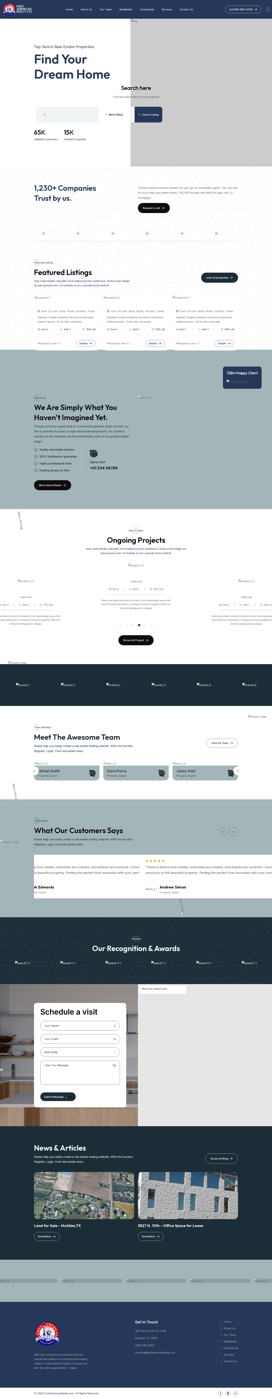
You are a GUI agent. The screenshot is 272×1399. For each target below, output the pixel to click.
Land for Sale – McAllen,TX (57, 1225)
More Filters (116, 114)
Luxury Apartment (36, 592)
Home (69, 9)
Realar (66, 343)
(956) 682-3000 (144, 1345)
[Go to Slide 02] (126, 625)
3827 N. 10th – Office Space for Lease (170, 1225)
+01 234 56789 (104, 468)
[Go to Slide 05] (145, 625)
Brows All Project (133, 640)
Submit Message (54, 1096)
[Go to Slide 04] (139, 625)
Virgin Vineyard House (126, 305)
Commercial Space (146, 576)
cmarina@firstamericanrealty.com (155, 1352)
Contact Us (186, 9)
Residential (125, 9)
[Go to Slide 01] (120, 625)
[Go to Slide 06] (151, 625)
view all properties (217, 277)
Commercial (147, 9)
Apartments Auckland (57, 305)
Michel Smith (194, 771)
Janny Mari (123, 771)
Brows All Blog (219, 1158)
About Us (86, 9)
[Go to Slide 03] (133, 625)
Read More (44, 1236)
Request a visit (151, 208)
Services (167, 9)
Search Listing (150, 114)
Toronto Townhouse (193, 305)
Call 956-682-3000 (241, 9)
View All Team (219, 743)
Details (83, 343)
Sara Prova (54, 771)
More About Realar (50, 485)
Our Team (106, 9)
